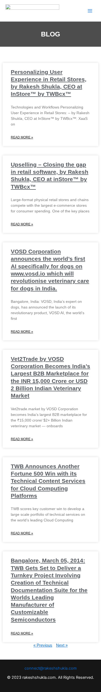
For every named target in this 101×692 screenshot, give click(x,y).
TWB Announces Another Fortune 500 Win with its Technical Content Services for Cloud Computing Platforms (48, 481)
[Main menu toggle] (90, 10)
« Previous (42, 645)
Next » (62, 645)
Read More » (22, 137)
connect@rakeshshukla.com (51, 668)
